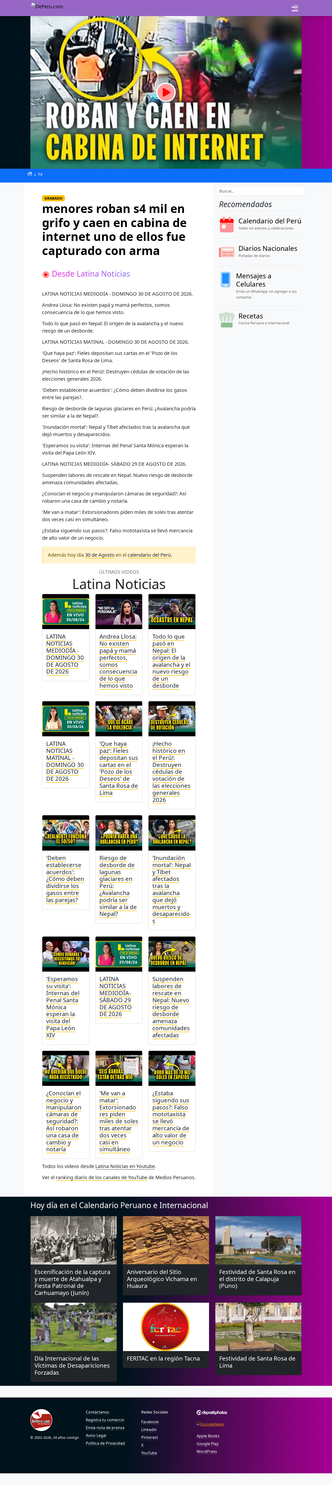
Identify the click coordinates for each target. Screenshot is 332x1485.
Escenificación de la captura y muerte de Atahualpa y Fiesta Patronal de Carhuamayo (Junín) (72, 1282)
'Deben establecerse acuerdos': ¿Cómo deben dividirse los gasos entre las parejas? (65, 879)
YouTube (149, 1453)
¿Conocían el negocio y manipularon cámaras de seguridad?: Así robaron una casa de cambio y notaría (63, 1121)
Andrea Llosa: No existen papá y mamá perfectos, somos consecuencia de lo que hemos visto (118, 660)
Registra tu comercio (105, 1420)
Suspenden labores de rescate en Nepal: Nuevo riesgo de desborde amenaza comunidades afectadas (171, 1007)
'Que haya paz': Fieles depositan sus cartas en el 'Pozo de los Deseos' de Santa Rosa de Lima (118, 768)
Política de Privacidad (105, 1443)
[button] (295, 8)
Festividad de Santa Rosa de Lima (257, 1361)
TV (40, 174)
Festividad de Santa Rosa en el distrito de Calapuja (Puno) (257, 1279)
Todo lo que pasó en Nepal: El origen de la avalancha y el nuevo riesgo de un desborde (171, 660)
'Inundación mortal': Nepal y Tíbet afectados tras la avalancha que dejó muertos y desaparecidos (171, 889)
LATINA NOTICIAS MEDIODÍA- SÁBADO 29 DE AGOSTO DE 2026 (115, 996)
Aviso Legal (96, 1435)
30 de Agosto (99, 555)
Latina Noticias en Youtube (125, 1166)
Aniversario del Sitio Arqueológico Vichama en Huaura (162, 1279)
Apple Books (208, 1436)
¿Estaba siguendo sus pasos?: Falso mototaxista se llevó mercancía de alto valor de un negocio (170, 1117)
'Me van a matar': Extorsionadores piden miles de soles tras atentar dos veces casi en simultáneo (118, 1121)
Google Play (207, 1443)
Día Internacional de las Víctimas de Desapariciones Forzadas (72, 1365)
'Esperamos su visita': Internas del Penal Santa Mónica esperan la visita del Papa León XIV (62, 1007)
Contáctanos (97, 1412)
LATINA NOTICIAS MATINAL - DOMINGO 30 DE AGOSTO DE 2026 (65, 760)
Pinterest (149, 1437)
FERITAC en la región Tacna (163, 1358)
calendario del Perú (149, 555)
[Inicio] (29, 174)
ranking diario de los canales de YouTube (101, 1177)
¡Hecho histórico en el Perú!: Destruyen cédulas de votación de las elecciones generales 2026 (171, 771)
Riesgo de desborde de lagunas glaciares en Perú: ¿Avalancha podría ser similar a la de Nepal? (118, 886)
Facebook (150, 1421)
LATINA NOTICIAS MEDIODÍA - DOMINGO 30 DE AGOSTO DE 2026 (65, 653)
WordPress (207, 1451)
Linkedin (149, 1429)
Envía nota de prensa (105, 1427)
